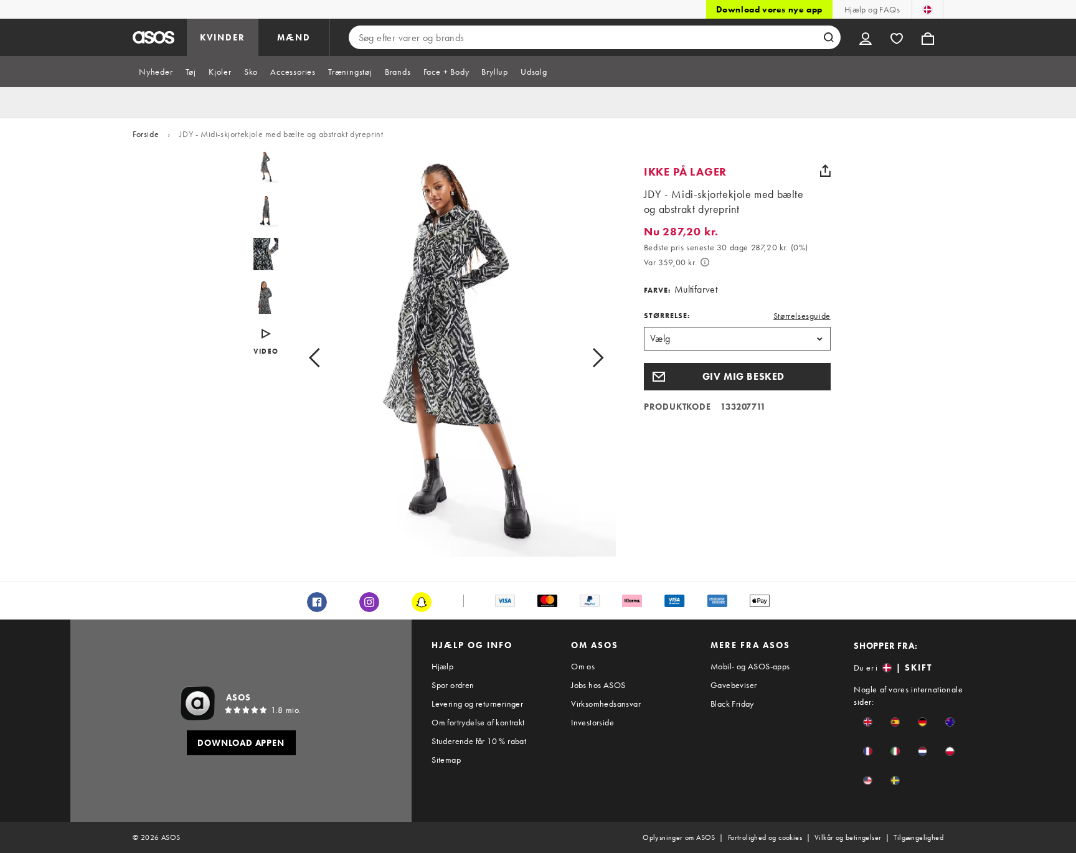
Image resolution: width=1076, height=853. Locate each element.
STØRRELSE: (667, 316)
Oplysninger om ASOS (679, 837)
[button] (737, 376)
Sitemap (446, 759)
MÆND (294, 37)
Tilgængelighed (918, 837)
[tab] (156, 71)
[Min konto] (865, 37)
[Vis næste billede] (584, 358)
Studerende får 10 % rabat (479, 741)
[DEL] (825, 171)
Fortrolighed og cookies (765, 837)
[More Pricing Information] (705, 262)
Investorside (592, 722)
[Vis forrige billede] (328, 358)
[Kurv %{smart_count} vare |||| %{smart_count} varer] (927, 37)
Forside (146, 133)
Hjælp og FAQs (872, 9)
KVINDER (222, 37)
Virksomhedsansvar (606, 703)
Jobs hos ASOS (598, 684)
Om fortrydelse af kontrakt (478, 722)
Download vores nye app (769, 9)
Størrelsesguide (802, 315)
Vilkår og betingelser (847, 837)
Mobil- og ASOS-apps (750, 666)
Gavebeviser (733, 684)
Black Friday (732, 703)
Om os (583, 666)
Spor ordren (453, 684)
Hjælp (442, 666)
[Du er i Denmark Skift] (927, 9)
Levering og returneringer (477, 703)
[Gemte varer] (896, 37)
